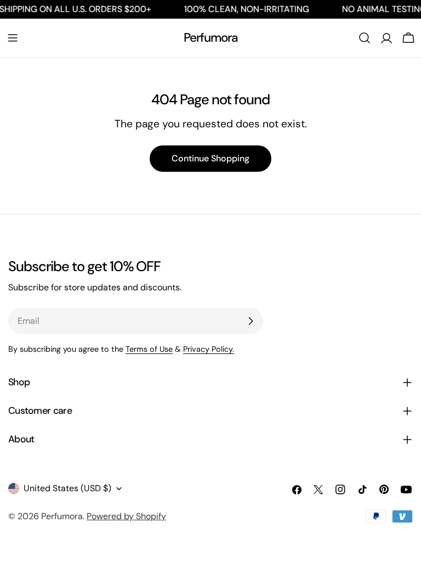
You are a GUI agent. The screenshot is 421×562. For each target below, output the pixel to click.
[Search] (365, 38)
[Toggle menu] (13, 38)
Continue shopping (210, 158)
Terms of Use (149, 349)
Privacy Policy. (208, 349)
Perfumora (211, 38)
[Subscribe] (250, 321)
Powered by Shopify (126, 516)
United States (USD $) (67, 488)
